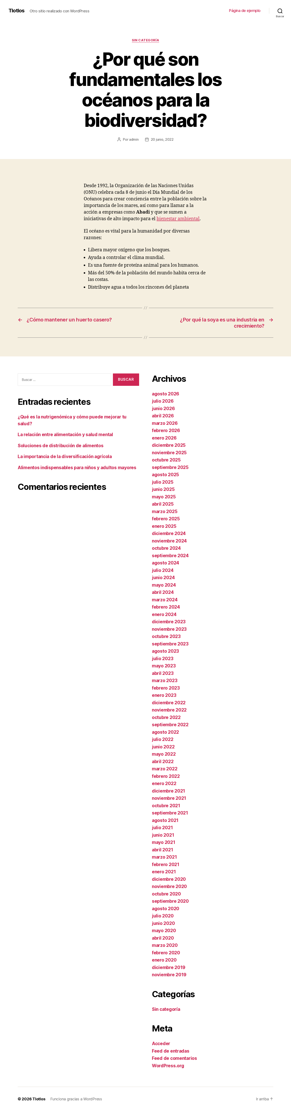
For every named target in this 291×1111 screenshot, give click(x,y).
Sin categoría (145, 40)
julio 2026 (162, 401)
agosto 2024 (165, 563)
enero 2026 (164, 438)
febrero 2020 (166, 952)
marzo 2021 (164, 857)
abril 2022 (162, 761)
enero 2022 (164, 783)
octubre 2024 (166, 548)
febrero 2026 (166, 430)
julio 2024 (162, 570)
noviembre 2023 (169, 629)
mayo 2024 (164, 585)
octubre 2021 (166, 805)
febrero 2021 (165, 864)
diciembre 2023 (169, 621)
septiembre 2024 (170, 555)
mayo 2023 (164, 665)
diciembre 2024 (169, 533)
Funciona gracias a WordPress (76, 1099)
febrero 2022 (166, 776)
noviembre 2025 (169, 452)
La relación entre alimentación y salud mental (65, 434)
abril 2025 (162, 504)
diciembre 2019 (168, 967)
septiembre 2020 (170, 901)
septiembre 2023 (170, 644)
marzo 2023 (164, 680)
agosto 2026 (165, 393)
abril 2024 (163, 592)
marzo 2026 (164, 423)
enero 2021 (164, 871)
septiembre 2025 (170, 467)
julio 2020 (162, 916)
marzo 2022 (164, 768)
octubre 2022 (166, 717)
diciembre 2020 (169, 879)
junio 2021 (163, 835)
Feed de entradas (170, 1051)
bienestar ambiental (178, 219)
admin (134, 139)
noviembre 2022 (169, 710)
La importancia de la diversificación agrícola (65, 456)
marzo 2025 (164, 511)
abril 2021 (162, 849)
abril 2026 (163, 415)
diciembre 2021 (168, 791)
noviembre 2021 (169, 798)
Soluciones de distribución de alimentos (60, 445)
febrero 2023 (166, 688)
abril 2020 (163, 938)
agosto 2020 (165, 908)
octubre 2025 (166, 460)
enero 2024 (164, 614)
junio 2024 (163, 577)
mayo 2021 (163, 842)
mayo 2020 (164, 930)
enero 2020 (164, 960)
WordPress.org (168, 1065)
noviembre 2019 (169, 974)
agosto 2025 (165, 474)
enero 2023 (164, 695)
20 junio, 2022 (162, 139)
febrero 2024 (166, 607)
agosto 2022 (165, 732)
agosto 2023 (165, 651)
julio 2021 (162, 827)
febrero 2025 (166, 518)
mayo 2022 (164, 754)
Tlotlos (16, 10)
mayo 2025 (164, 496)
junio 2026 (163, 408)
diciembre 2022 (169, 702)
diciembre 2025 (169, 445)
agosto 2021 (165, 820)
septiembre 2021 (170, 813)
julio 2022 (162, 739)
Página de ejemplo (245, 10)
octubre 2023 (166, 636)
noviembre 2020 (169, 886)
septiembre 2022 (170, 724)
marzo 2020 (164, 945)
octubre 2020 (166, 894)
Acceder (161, 1043)
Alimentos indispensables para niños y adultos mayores (77, 467)
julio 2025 (162, 482)
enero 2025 (164, 526)
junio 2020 (163, 923)
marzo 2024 (164, 599)
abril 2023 (162, 673)
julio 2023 (162, 658)
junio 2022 (163, 746)
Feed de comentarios (174, 1058)
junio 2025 (163, 489)
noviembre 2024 (169, 541)
